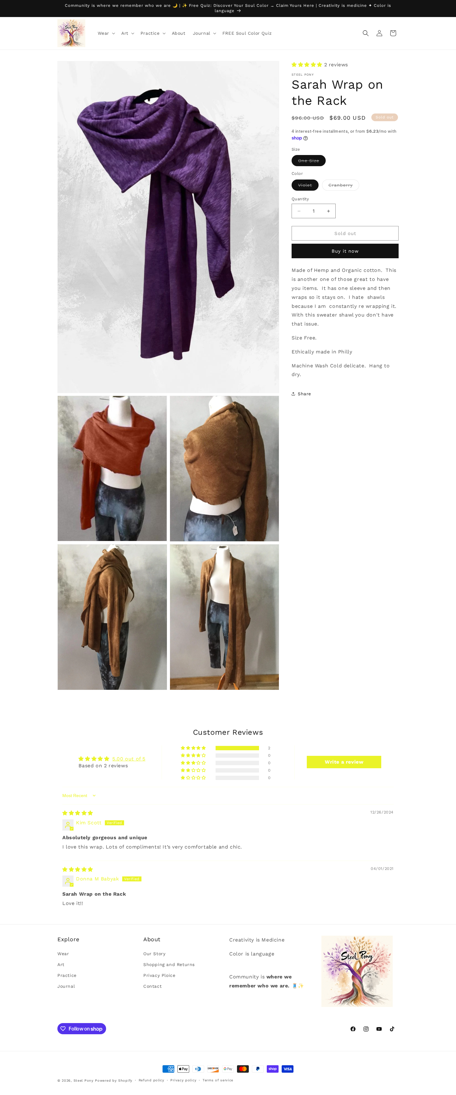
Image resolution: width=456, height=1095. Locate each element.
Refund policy (151, 1080)
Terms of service (218, 1080)
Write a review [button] (344, 762)
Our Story (154, 953)
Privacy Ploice (159, 975)
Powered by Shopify (113, 1081)
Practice (67, 975)
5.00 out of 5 (128, 758)
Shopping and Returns (169, 964)
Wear (63, 953)
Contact (152, 986)
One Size (312, 162)
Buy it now (345, 251)
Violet (308, 186)
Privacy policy (183, 1080)
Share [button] (304, 393)
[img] (77, 813)
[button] (106, 33)
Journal (66, 986)
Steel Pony (84, 1081)
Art (61, 964)
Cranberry (344, 186)
